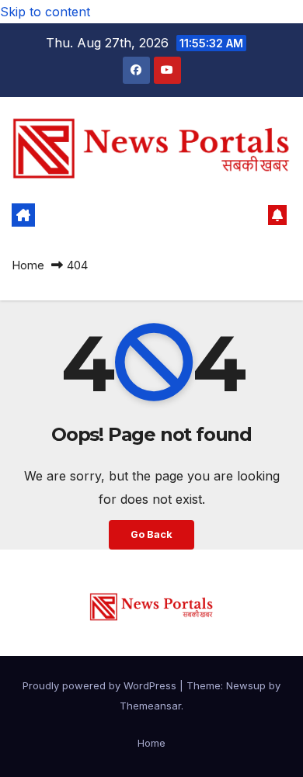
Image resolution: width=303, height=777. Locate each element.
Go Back (151, 534)
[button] (252, 215)
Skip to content (45, 11)
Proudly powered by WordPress (101, 685)
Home (28, 265)
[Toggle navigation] (141, 215)
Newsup (246, 685)
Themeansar (150, 705)
